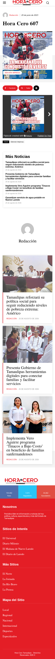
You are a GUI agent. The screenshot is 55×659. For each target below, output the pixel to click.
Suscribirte (46, 486)
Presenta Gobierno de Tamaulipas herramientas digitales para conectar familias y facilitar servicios (28, 176)
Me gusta (9, 486)
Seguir (28, 486)
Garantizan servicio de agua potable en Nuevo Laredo (25, 198)
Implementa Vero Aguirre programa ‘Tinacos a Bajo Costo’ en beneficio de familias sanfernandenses (27, 188)
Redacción (13, 15)
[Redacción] (6, 15)
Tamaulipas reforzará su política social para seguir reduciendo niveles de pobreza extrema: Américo (27, 164)
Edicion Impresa (17, 142)
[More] (36, 88)
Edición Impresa (12, 73)
